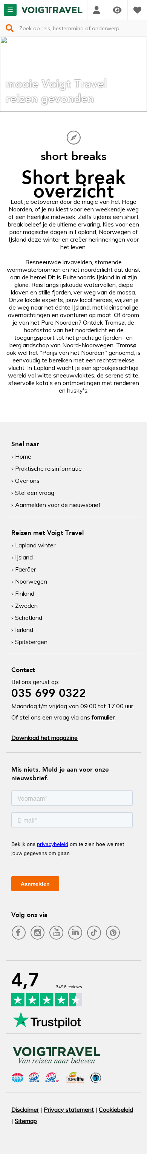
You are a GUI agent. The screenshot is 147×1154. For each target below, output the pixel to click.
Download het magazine (44, 737)
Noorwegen (31, 581)
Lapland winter (35, 545)
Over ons (27, 480)
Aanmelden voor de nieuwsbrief (58, 504)
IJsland (24, 557)
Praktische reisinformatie (48, 468)
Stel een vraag (34, 492)
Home (23, 456)
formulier (103, 717)
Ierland (24, 629)
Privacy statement (69, 1109)
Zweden (26, 605)
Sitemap (26, 1121)
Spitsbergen (31, 642)
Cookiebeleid (116, 1109)
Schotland (28, 617)
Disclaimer (25, 1109)
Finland (24, 593)
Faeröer (25, 569)
